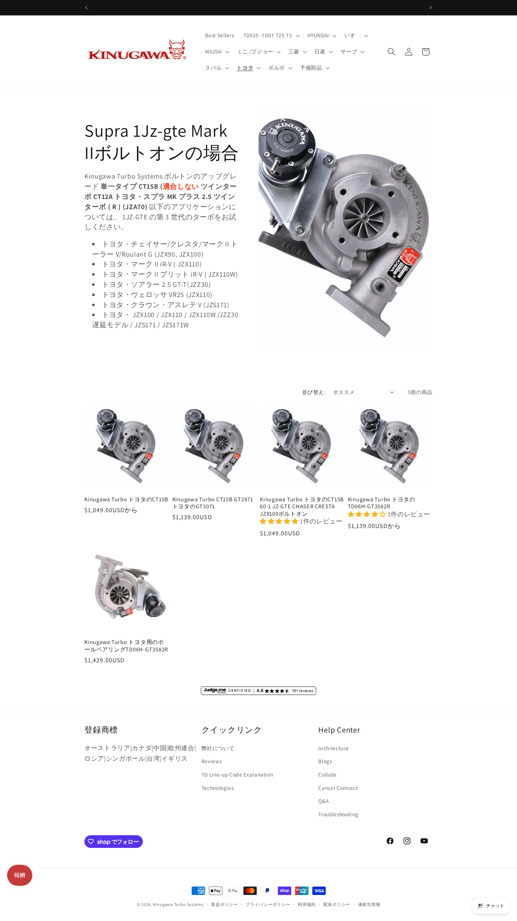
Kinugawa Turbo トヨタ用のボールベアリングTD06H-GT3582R (126, 645)
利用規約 (307, 904)
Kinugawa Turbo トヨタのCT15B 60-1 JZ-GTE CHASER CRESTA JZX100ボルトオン (302, 506)
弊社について (218, 748)
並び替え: (313, 391)
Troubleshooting (338, 814)
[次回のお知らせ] (431, 7)
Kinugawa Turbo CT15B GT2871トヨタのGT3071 (212, 503)
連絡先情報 (369, 904)
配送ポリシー (337, 904)
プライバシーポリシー (268, 904)
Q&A (323, 800)
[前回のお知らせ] (86, 7)
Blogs (325, 761)
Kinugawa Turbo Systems (178, 904)
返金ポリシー (224, 904)
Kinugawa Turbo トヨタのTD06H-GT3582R (381, 503)
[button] (271, 35)
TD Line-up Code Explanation (237, 774)
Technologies (218, 787)
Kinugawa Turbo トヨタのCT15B (126, 499)
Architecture (333, 748)
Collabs (327, 774)
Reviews (212, 761)
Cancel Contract (338, 787)
